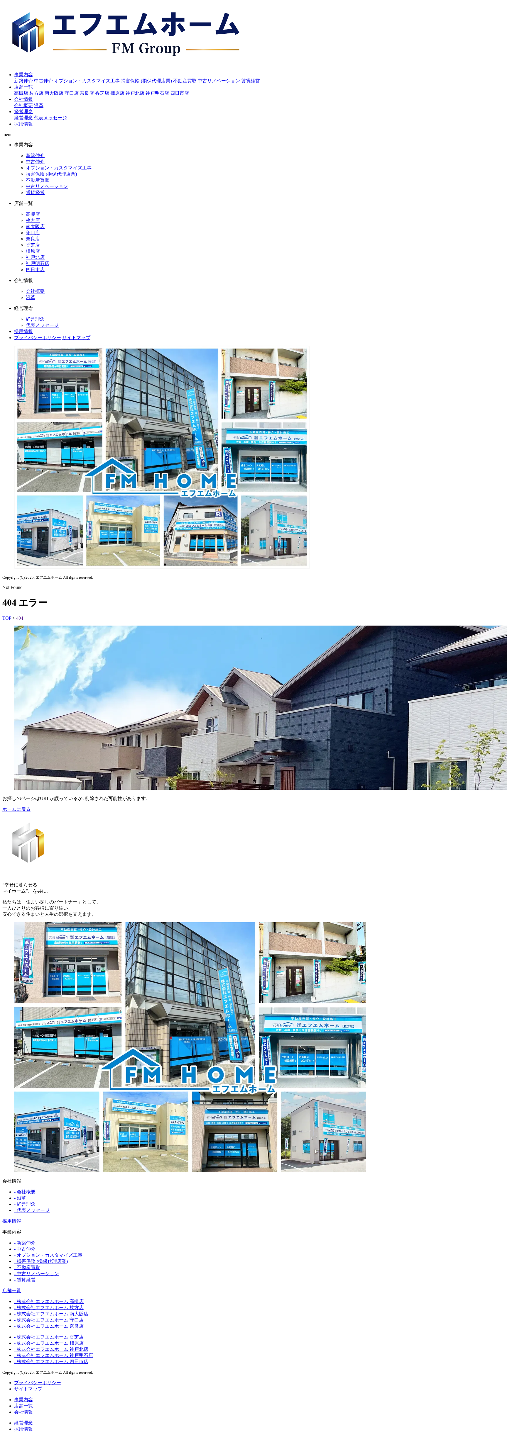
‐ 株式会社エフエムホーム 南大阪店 (51, 1313)
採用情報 (23, 123)
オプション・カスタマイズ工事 (87, 80)
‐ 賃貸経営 (25, 1279)
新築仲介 (23, 80)
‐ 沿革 (20, 1197)
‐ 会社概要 (25, 1191)
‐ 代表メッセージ (32, 1210)
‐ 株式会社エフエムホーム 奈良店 (49, 1326)
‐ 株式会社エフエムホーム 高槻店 (49, 1301)
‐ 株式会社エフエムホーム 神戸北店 (51, 1349)
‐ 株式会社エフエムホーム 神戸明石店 (53, 1355)
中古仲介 (43, 80)
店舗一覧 (23, 86)
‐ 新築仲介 (25, 1242)
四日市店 (179, 93)
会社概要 (23, 105)
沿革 (38, 105)
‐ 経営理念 (25, 1204)
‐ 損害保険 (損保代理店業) (41, 1261)
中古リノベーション (219, 80)
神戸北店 (135, 93)
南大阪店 (54, 93)
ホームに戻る (16, 809)
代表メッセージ (50, 117)
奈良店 (87, 93)
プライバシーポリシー (37, 337)
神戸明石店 (157, 93)
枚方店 (36, 93)
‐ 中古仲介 (25, 1248)
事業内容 (23, 74)
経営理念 (23, 111)
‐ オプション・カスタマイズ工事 (48, 1255)
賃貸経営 (250, 80)
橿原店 (117, 93)
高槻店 (21, 93)
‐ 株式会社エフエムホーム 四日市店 (51, 1361)
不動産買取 (185, 80)
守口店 (72, 93)
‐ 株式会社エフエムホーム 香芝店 (49, 1336)
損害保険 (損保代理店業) (146, 80)
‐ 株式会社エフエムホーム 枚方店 (49, 1307)
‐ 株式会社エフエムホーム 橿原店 (49, 1343)
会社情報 (23, 99)
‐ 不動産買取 (27, 1267)
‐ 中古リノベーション (36, 1273)
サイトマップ (76, 337)
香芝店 (102, 93)
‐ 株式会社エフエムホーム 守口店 (49, 1319)
